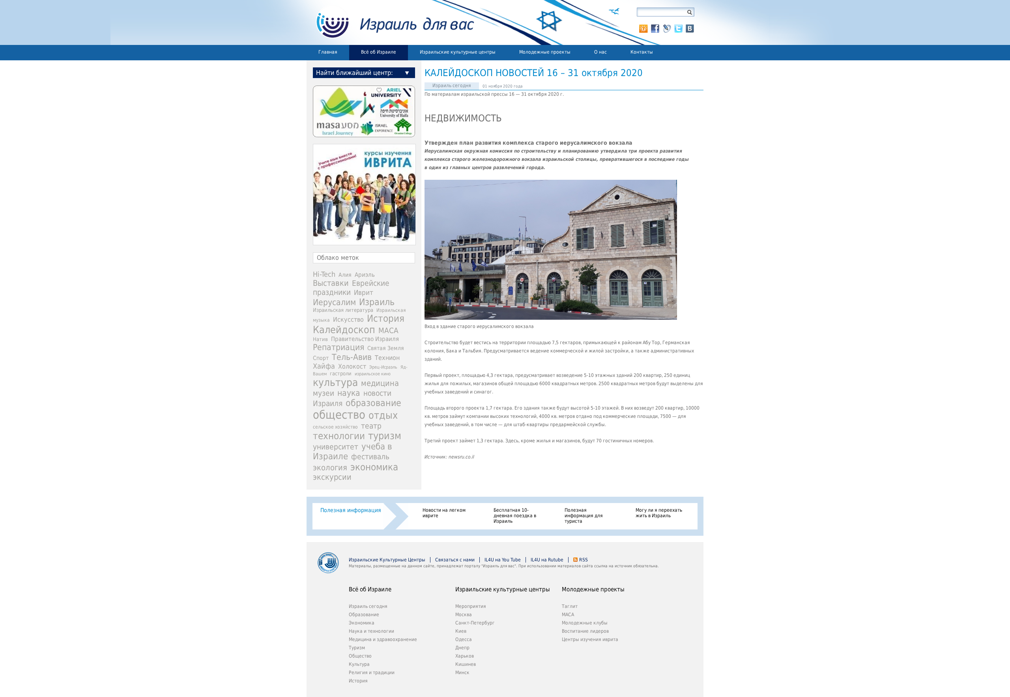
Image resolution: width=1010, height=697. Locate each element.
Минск (462, 672)
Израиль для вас (390, 22)
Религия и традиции (372, 672)
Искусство (348, 319)
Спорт (321, 358)
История (385, 318)
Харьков (464, 656)
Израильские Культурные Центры (387, 560)
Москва (463, 614)
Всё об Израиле (378, 52)
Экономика (361, 623)
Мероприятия (470, 606)
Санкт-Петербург (475, 623)
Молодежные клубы (585, 623)
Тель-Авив (352, 357)
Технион (387, 358)
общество (339, 414)
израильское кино (373, 373)
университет (335, 447)
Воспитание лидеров (585, 631)
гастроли (341, 373)
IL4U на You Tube (502, 560)
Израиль (377, 302)
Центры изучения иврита (590, 639)
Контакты (641, 52)
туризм (384, 436)
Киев (460, 631)
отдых (383, 415)
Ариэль (365, 274)
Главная (327, 52)
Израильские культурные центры (458, 52)
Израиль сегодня (451, 85)
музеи (323, 393)
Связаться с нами (455, 560)
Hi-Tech (324, 274)
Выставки (331, 283)
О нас (600, 52)
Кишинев (465, 664)
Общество (360, 656)
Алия (345, 275)
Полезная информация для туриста (584, 515)
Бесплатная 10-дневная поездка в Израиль (515, 515)
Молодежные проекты (544, 52)
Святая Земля (385, 348)
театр (371, 425)
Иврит (363, 292)
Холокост (352, 366)
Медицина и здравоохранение (383, 639)
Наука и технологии (371, 631)
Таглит (570, 606)
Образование (364, 614)
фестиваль (370, 456)
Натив (320, 339)
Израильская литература (343, 310)
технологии (339, 436)
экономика (374, 467)
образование (373, 403)
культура (335, 382)
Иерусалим (334, 302)
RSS (583, 560)
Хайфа (324, 366)
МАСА (388, 330)
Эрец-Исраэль (383, 367)
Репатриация (338, 347)
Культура (359, 664)
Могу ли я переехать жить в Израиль (659, 512)
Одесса (463, 639)
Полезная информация (350, 510)
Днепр (462, 647)
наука (348, 393)
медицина (380, 383)
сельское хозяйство (335, 427)
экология (330, 467)
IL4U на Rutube (547, 560)
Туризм (357, 647)
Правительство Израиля (365, 338)
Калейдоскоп (344, 329)
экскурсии (332, 477)
